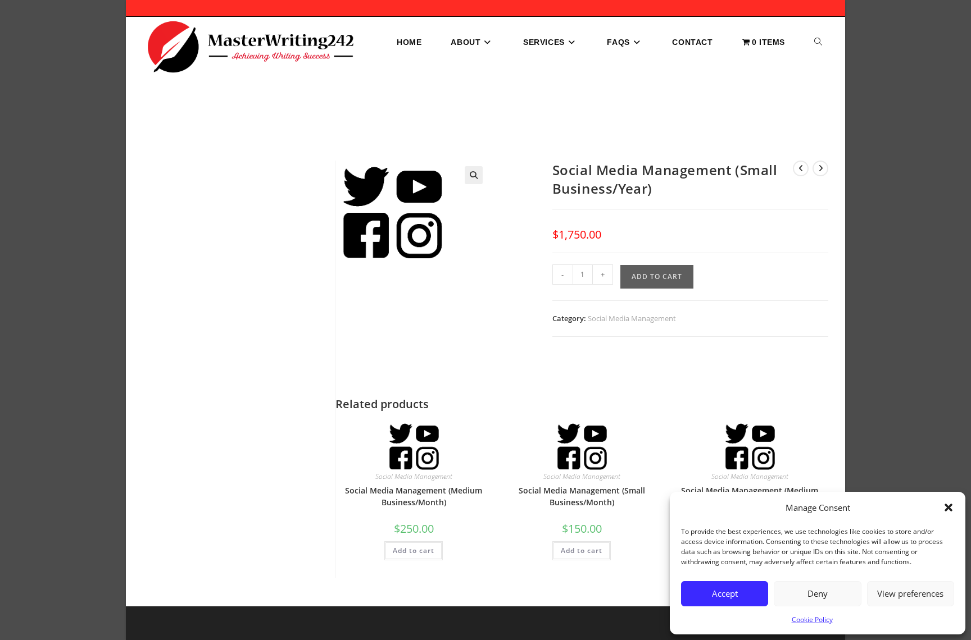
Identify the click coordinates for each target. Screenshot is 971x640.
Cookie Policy (812, 619)
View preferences (910, 593)
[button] (948, 507)
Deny (817, 593)
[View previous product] (801, 168)
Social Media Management (632, 318)
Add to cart (657, 276)
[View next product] (820, 168)
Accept (725, 593)
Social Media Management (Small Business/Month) (582, 496)
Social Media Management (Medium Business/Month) (413, 496)
